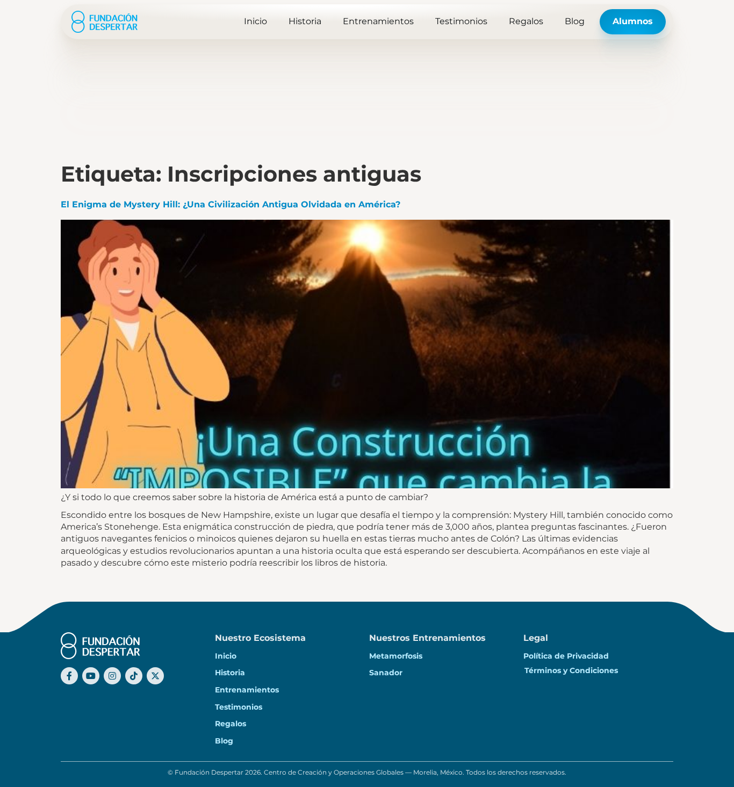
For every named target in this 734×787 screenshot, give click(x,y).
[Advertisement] (367, 80)
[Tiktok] (133, 675)
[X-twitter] (155, 675)
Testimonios (461, 21)
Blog (575, 21)
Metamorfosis (395, 656)
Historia (305, 21)
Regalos (526, 21)
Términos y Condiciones (571, 670)
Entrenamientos (378, 21)
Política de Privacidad (566, 656)
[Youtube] (90, 675)
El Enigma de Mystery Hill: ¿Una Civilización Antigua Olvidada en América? (230, 204)
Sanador (385, 672)
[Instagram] (112, 675)
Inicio (255, 21)
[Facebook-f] (69, 675)
